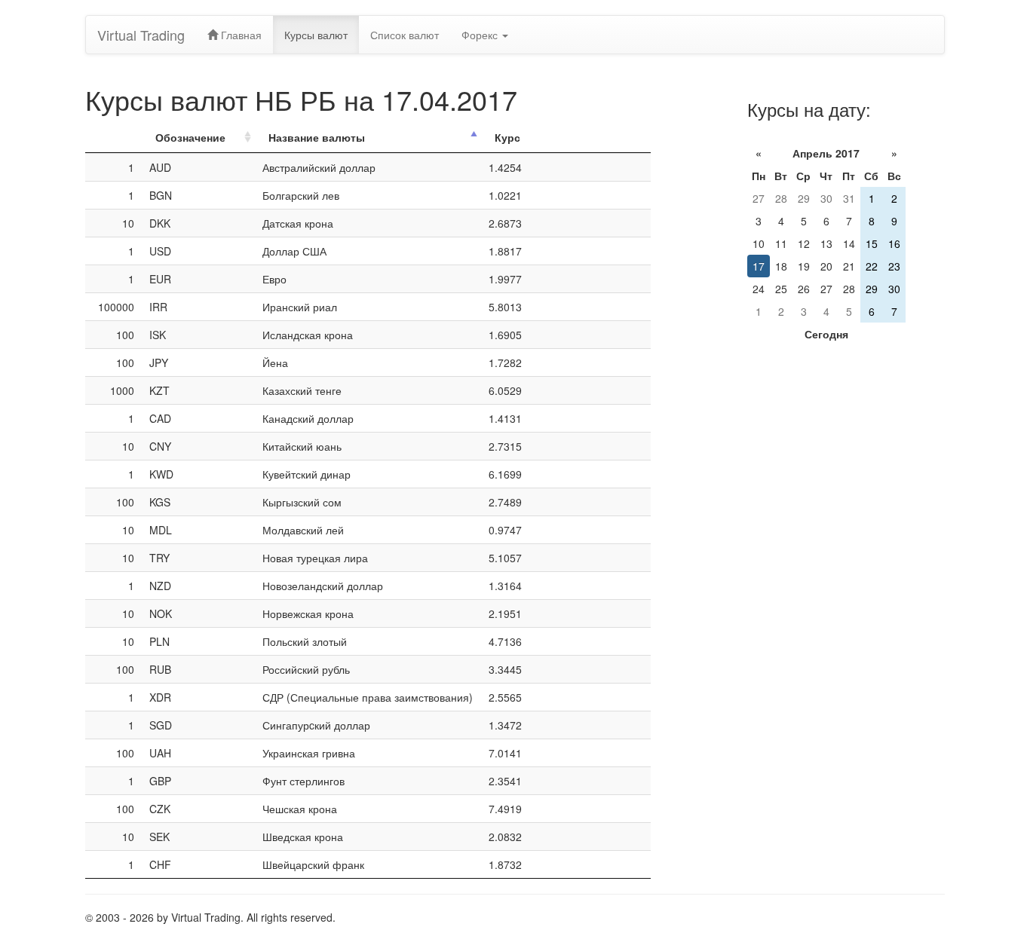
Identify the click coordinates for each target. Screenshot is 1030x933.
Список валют (404, 34)
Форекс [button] (481, 34)
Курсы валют (316, 34)
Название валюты (316, 137)
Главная (240, 34)
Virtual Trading (141, 34)
